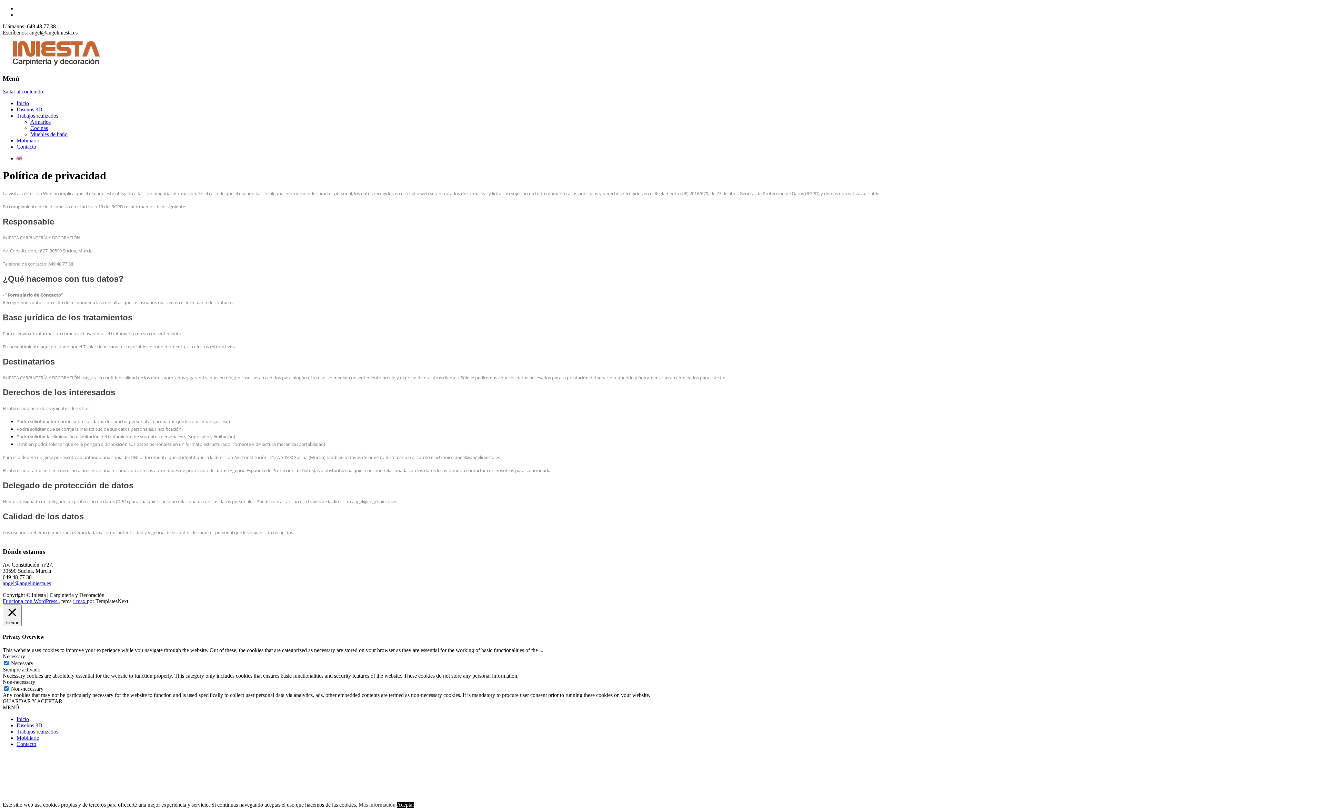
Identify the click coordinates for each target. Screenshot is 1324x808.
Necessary (22, 663)
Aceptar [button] (405, 805)
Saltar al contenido (23, 91)
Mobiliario (28, 140)
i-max (80, 601)
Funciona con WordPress (31, 601)
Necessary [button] (14, 656)
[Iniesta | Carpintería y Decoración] (54, 65)
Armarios (40, 122)
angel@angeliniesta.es (27, 583)
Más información (377, 805)
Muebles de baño (49, 134)
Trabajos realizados (37, 116)
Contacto (26, 147)
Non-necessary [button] (19, 682)
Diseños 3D (29, 109)
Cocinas (39, 128)
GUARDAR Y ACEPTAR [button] (32, 701)
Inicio (23, 103)
